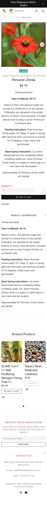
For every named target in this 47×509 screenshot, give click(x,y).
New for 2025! (39, 76)
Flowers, (28, 76)
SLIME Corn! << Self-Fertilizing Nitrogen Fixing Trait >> (11, 374)
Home (18, 17)
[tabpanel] (12, 373)
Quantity (6, 186)
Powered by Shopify (23, 486)
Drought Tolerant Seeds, (12, 76)
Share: (5, 204)
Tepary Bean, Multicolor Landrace (34, 370)
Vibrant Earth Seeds (16, 11)
